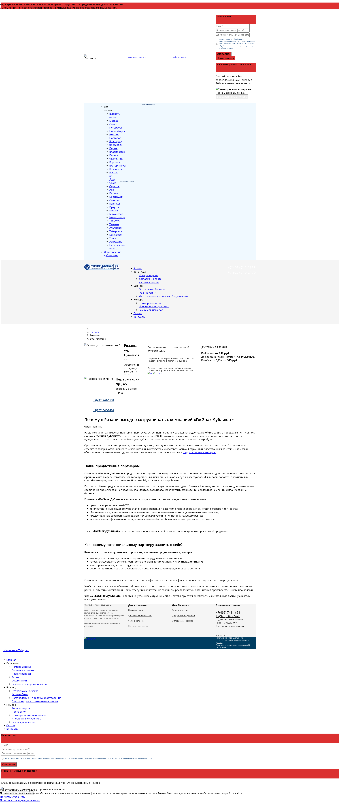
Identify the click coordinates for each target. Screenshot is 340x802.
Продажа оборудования (183, 615)
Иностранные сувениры (154, 306)
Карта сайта (221, 647)
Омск (112, 183)
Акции (15, 677)
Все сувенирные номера (232, 96)
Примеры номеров (150, 303)
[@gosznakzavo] (158, 372)
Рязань (137, 268)
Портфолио (19, 711)
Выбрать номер (179, 57)
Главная (95, 332)
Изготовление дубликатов (112, 253)
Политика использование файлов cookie (233, 645)
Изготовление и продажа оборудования (163, 296)
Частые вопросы (149, 282)
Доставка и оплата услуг (140, 615)
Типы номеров (21, 708)
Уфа (111, 189)
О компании (19, 680)
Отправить (223, 54)
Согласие (239, 43)
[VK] (150, 372)
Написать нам (225, 58)
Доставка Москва (127, 181)
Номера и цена (135, 610)
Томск (112, 238)
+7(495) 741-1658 (242, 267)
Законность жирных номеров (30, 684)
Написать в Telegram (16, 650)
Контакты (139, 317)
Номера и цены (148, 275)
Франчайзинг (147, 292)
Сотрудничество (180, 610)
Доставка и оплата (150, 279)
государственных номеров (199, 452)
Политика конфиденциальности (229, 638)
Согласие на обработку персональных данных (232, 641)
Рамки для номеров (137, 57)
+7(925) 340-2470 (242, 272)
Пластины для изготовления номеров (35, 701)
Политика (230, 43)
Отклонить (18, 797)
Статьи (137, 313)
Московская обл (148, 104)
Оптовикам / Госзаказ (152, 289)
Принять (5, 797)
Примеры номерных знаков (29, 715)
